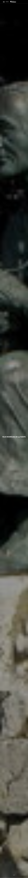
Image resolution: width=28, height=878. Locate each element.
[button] (6, 2)
